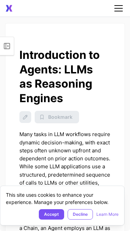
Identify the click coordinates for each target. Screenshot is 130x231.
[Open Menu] (7, 46)
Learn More (107, 214)
